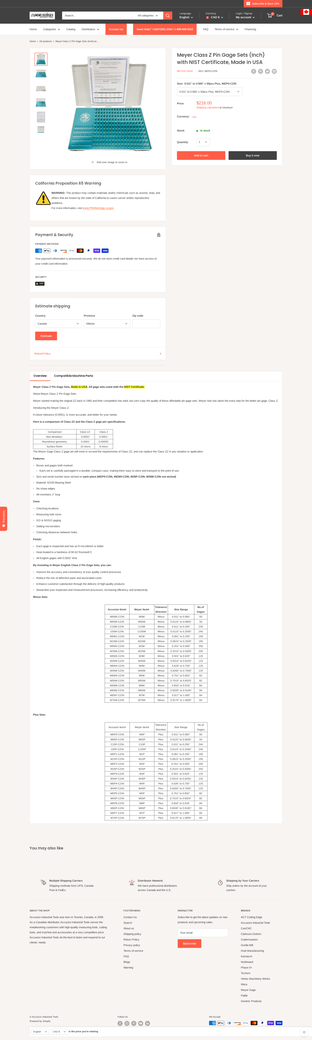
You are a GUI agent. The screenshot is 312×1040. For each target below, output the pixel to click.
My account (244, 17)
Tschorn (245, 973)
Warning (128, 967)
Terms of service (224, 29)
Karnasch (246, 956)
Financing (250, 29)
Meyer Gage (185, 71)
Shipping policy (132, 933)
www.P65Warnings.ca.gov (98, 208)
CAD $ (56, 1031)
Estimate (46, 335)
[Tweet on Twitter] (267, 71)
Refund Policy (42, 353)
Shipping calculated (207, 107)
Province (89, 315)
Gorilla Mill (247, 945)
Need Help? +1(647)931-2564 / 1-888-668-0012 (165, 29)
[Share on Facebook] (253, 71)
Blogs (127, 961)
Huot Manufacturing (252, 950)
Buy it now (252, 155)
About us (129, 928)
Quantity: (183, 141)
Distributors (88, 29)
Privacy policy (132, 945)
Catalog (70, 29)
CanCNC (246, 928)
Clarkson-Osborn (251, 933)
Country (40, 315)
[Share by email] (274, 71)
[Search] (167, 16)
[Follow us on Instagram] (126, 1023)
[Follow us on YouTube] (140, 1023)
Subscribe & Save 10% (265, 3)
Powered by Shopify (40, 1021)
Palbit (244, 995)
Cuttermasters (249, 939)
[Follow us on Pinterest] (133, 1023)
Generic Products (251, 1001)
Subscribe (189, 943)
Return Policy (131, 939)
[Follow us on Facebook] (120, 1023)
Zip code (137, 315)
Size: (206, 83)
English (37, 1031)
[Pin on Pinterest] (260, 71)
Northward (247, 961)
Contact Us (116, 29)
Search (128, 922)
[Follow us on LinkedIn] (147, 1023)
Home (33, 29)
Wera (244, 984)
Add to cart (201, 155)
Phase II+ (246, 967)
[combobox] (97, 16)
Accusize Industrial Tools (255, 922)
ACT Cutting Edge (251, 917)
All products (45, 41)
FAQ (205, 29)
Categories (49, 29)
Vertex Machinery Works (255, 978)
